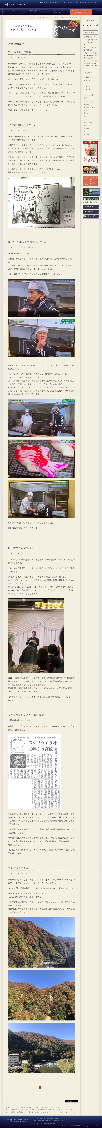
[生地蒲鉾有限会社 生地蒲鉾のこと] (36, 11)
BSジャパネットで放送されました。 (29, 242)
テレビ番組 (88, 89)
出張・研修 (88, 101)
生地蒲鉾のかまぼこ (32, 1107)
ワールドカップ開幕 (19, 52)
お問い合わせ (92, 2)
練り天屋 (87, 125)
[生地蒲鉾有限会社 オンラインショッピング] (81, 11)
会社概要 (44, 2)
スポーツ (87, 80)
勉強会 (86, 104)
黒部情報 (87, 134)
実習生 (86, 110)
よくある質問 (81, 2)
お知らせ (20, 1107)
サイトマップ (71, 2)
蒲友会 (86, 128)
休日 (85, 98)
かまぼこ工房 (66, 1107)
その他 (86, 83)
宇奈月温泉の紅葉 (18, 868)
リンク (63, 2)
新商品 (86, 113)
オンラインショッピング (58, 1110)
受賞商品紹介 (43, 1110)
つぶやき (87, 86)
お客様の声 (21, 1112)
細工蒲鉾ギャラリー (29, 1110)
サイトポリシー (54, 2)
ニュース (87, 92)
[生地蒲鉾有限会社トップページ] (13, 11)
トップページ (10, 1107)
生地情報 (30, 1112)
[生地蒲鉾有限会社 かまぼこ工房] (58, 11)
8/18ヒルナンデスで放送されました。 (90, 42)
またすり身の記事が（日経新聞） (27, 714)
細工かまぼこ (89, 122)
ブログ (71, 1110)
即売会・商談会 (89, 107)
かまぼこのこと (89, 77)
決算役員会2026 (90, 37)
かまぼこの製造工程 (13, 1110)
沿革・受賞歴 (54, 1107)
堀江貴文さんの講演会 (21, 548)
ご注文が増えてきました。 (23, 125)
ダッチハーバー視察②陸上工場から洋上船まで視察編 (90, 63)
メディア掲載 (89, 95)
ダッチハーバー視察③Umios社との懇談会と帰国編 (90, 55)
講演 (85, 131)
